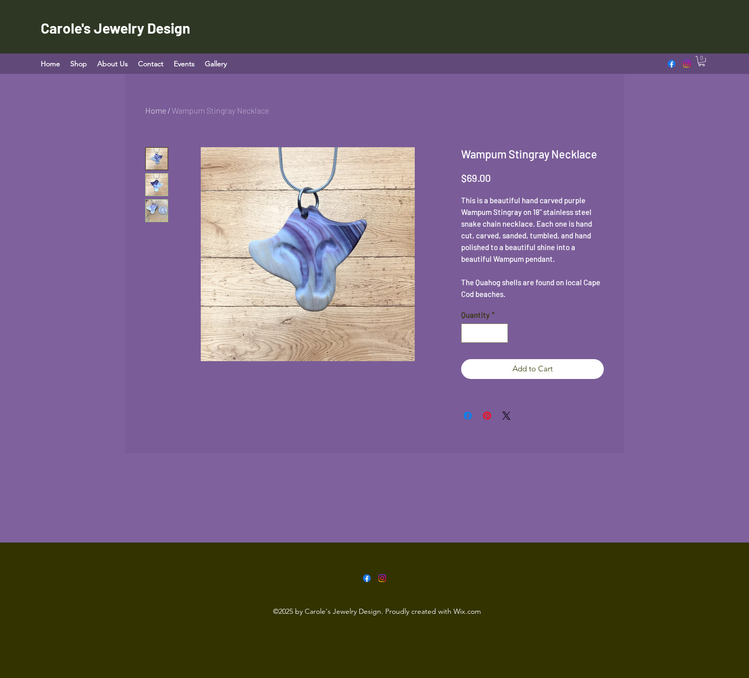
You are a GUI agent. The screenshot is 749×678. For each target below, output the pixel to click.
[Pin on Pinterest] (487, 416)
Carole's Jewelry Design (115, 28)
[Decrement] (469, 333)
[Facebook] (671, 64)
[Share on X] (506, 416)
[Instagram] (687, 64)
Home (155, 110)
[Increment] (500, 333)
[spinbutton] (484, 333)
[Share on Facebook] (468, 416)
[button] (702, 61)
